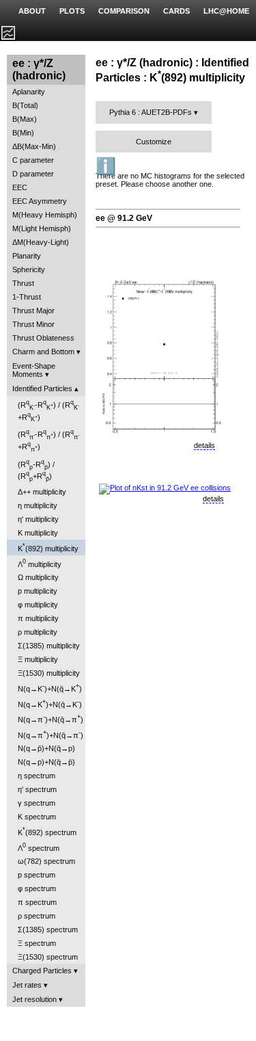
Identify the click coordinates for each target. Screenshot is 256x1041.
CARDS (176, 11)
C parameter (33, 160)
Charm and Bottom (43, 351)
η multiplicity (37, 505)
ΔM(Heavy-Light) (40, 242)
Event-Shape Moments (33, 370)
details (204, 445)
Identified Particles (42, 388)
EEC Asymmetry (39, 201)
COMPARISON (124, 11)
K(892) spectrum (47, 831)
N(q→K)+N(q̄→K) (50, 688)
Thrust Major (33, 310)
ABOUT (32, 11)
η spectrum (36, 776)
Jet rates (27, 985)
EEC (19, 187)
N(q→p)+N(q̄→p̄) (46, 762)
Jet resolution (34, 999)
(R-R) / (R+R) (48, 411)
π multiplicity (38, 618)
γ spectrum (36, 803)
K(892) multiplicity (48, 547)
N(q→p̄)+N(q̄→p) (46, 748)
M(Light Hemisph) (41, 228)
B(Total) (25, 105)
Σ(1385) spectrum (48, 929)
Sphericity (28, 269)
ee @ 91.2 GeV (124, 218)
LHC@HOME (226, 11)
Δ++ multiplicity (42, 492)
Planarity (26, 256)
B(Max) (24, 119)
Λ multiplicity (39, 563)
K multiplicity (38, 533)
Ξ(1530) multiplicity (49, 673)
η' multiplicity (38, 519)
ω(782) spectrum (46, 861)
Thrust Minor (33, 324)
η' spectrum (37, 789)
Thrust (23, 283)
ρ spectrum (36, 916)
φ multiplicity (38, 605)
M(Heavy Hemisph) (44, 215)
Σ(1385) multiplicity (49, 646)
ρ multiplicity (37, 632)
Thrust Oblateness (43, 338)
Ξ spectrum (37, 943)
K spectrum (37, 817)
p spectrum (36, 875)
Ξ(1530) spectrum (48, 957)
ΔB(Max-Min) (34, 146)
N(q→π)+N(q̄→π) (50, 718)
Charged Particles (42, 970)
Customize (153, 141)
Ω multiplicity (38, 577)
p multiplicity (37, 591)
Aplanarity (28, 92)
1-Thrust (26, 297)
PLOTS (72, 11)
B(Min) (23, 133)
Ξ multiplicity (38, 659)
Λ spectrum (38, 847)
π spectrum (37, 902)
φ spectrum (37, 888)
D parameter (33, 174)
